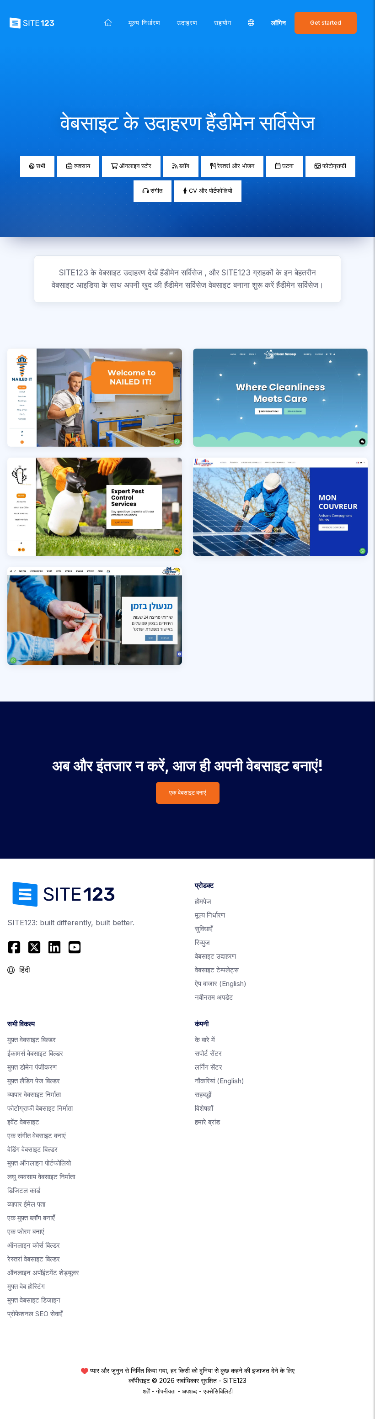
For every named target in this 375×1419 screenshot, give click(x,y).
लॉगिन (278, 22)
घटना (287, 166)
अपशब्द (189, 1391)
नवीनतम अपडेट (214, 997)
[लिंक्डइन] (54, 947)
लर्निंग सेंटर (208, 1067)
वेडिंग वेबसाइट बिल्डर (32, 1149)
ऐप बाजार (220, 983)
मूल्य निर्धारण (145, 22)
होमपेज (203, 901)
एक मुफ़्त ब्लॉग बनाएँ (31, 1217)
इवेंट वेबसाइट (23, 1122)
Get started (325, 22)
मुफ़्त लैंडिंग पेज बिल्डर (33, 1080)
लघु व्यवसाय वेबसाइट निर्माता (41, 1176)
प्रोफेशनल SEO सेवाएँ (35, 1313)
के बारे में (205, 1039)
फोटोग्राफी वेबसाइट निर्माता (40, 1108)
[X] (34, 947)
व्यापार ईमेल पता (26, 1204)
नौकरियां (219, 1080)
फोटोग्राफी (333, 166)
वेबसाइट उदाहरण (215, 956)
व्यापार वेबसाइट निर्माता (34, 1094)
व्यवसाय (81, 166)
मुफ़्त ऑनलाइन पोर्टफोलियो (39, 1163)
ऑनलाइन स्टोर (134, 166)
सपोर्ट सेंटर (208, 1053)
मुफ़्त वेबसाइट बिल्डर (31, 1039)
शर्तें (146, 1391)
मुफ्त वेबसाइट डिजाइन (33, 1300)
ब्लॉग (183, 166)
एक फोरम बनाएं (25, 1231)
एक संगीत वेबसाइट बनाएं (36, 1135)
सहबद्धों (203, 1094)
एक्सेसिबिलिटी (218, 1391)
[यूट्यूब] (74, 947)
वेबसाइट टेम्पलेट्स (217, 969)
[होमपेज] (108, 22)
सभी (39, 166)
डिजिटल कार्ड (23, 1190)
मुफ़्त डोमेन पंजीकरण (32, 1067)
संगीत (155, 190)
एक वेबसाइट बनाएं (187, 792)
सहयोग (222, 22)
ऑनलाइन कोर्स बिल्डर (33, 1245)
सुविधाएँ (204, 928)
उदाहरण (187, 22)
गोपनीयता (166, 1391)
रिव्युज (202, 942)
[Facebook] (15, 947)
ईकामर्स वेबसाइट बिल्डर (35, 1053)
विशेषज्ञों (204, 1108)
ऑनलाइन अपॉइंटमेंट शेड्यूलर (43, 1272)
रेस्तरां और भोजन (234, 166)
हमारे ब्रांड (207, 1122)
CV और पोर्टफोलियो (209, 190)
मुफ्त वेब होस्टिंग (26, 1286)
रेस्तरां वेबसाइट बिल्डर (33, 1259)
